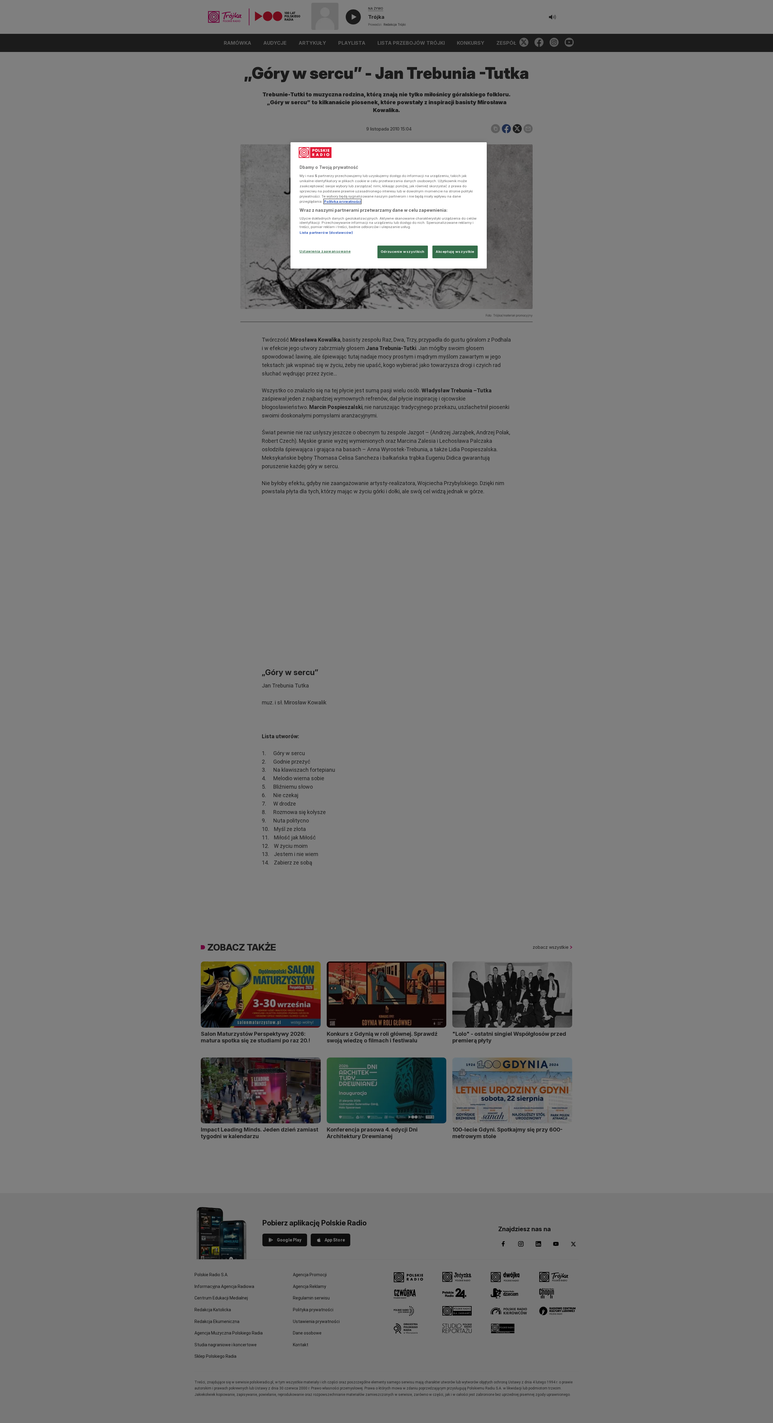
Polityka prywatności (342, 201)
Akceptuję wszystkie (455, 252)
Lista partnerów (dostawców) (326, 232)
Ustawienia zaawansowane (325, 251)
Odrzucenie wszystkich (403, 252)
